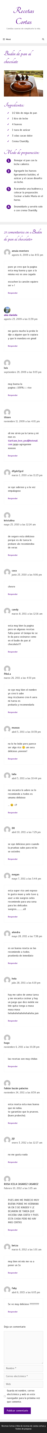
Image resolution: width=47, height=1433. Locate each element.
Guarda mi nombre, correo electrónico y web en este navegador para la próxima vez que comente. (23, 1396)
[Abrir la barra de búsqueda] (43, 39)
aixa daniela (10, 315)
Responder (13, 293)
